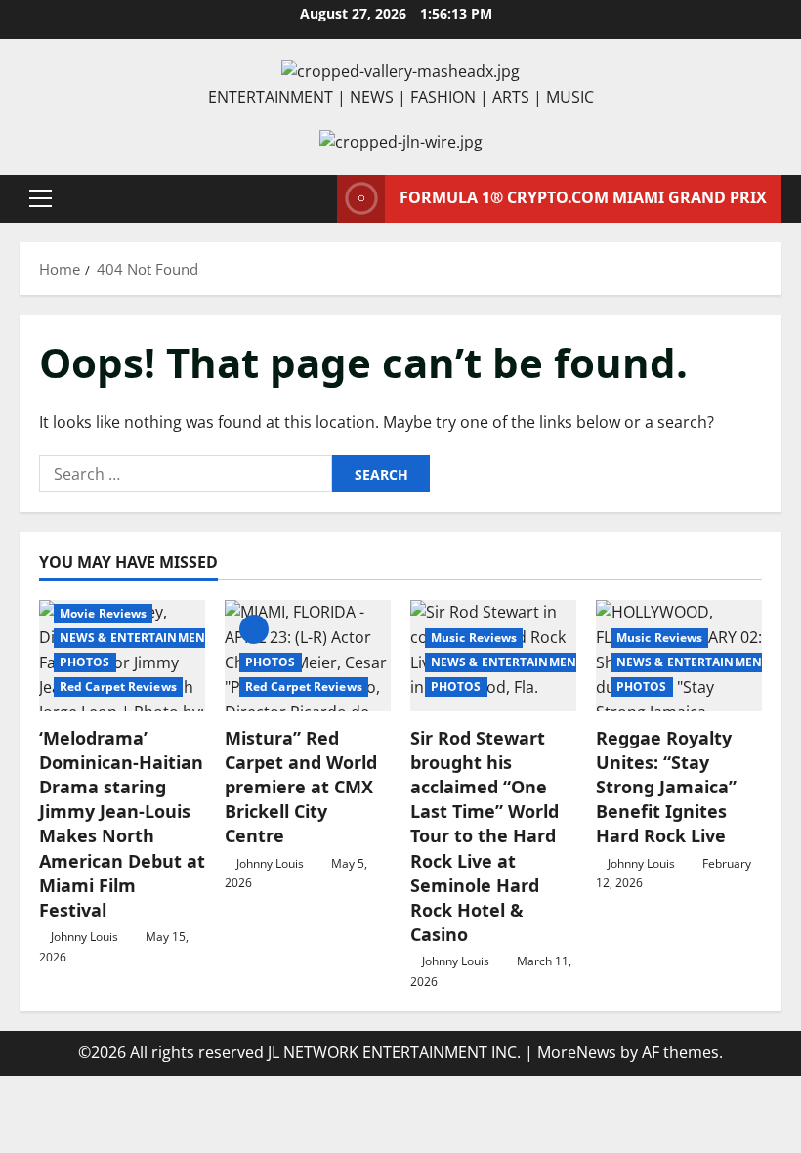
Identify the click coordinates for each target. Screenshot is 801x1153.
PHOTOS (85, 662)
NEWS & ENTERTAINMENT (136, 637)
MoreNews (576, 1052)
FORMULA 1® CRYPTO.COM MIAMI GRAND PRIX (583, 197)
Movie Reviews (103, 613)
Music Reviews (474, 637)
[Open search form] (316, 199)
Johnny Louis (84, 936)
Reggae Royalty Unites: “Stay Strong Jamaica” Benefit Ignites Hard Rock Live (666, 787)
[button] (41, 198)
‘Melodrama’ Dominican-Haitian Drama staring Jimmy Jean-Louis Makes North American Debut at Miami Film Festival (122, 823)
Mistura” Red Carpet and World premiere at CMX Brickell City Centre (301, 787)
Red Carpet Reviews (118, 686)
